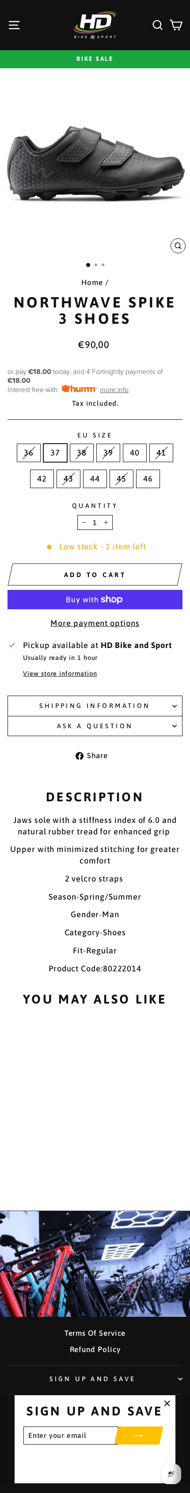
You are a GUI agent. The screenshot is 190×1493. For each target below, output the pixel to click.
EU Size (95, 435)
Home (92, 282)
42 (42, 478)
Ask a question (95, 726)
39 (108, 452)
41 (161, 452)
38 (82, 452)
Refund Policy (95, 1349)
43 (68, 478)
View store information (60, 673)
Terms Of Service (95, 1333)
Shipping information (94, 705)
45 (121, 478)
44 (95, 478)
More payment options (94, 623)
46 (148, 478)
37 (55, 452)
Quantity (95, 505)
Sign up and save (92, 1378)
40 (135, 452)
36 (29, 452)
